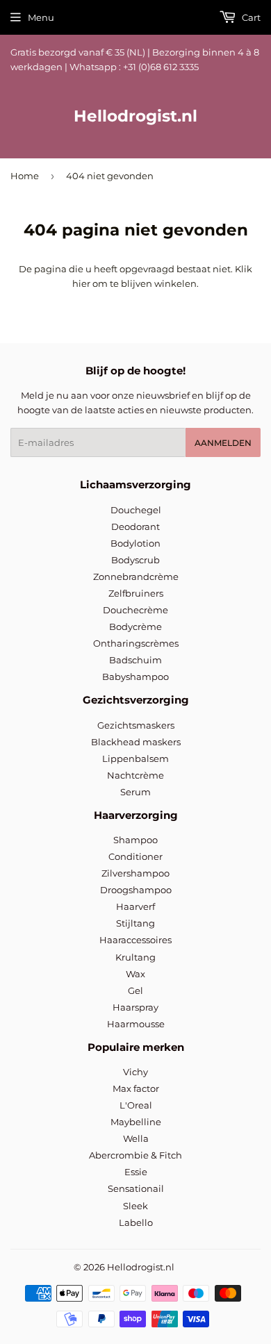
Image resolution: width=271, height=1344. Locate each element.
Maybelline (135, 1121)
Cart (250, 17)
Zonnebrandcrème (136, 576)
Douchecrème (135, 609)
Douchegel (135, 509)
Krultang (135, 957)
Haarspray (135, 1007)
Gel (135, 990)
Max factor (136, 1088)
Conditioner (135, 856)
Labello (136, 1222)
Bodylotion (135, 543)
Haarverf (135, 906)
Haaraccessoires (135, 939)
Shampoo (135, 839)
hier (81, 283)
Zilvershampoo (135, 873)
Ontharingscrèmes (136, 643)
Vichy (135, 1071)
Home (24, 175)
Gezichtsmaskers (135, 725)
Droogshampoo (136, 889)
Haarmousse (136, 1023)
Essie (135, 1171)
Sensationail (136, 1188)
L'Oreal (136, 1105)
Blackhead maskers (136, 741)
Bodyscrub (135, 559)
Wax (135, 973)
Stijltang (135, 923)
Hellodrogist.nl (135, 116)
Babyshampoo (135, 676)
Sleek (135, 1205)
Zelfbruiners (135, 593)
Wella (136, 1138)
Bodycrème (135, 626)
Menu (41, 17)
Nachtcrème (135, 775)
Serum (135, 791)
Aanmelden (223, 443)
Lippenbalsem (135, 758)
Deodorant (135, 526)
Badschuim (135, 659)
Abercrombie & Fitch (135, 1155)
